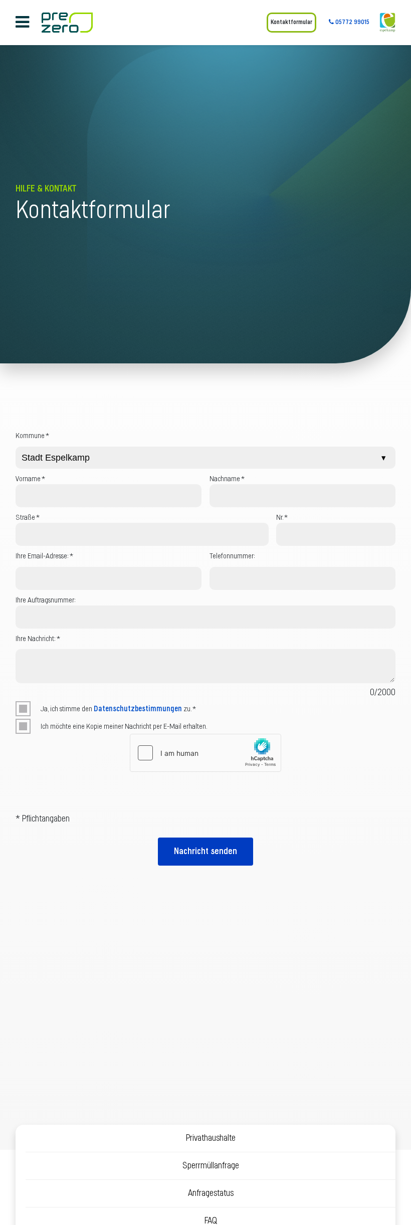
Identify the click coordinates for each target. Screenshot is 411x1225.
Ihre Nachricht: (38, 639)
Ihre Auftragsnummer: (46, 600)
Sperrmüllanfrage (210, 1165)
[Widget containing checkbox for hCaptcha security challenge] (205, 753)
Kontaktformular (291, 22)
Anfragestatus (211, 1193)
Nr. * (282, 517)
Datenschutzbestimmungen (138, 709)
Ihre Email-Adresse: (44, 556)
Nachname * (227, 479)
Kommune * (32, 436)
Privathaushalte (210, 1138)
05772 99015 (351, 22)
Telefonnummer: (232, 556)
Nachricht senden (205, 851)
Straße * (28, 517)
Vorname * (30, 479)
